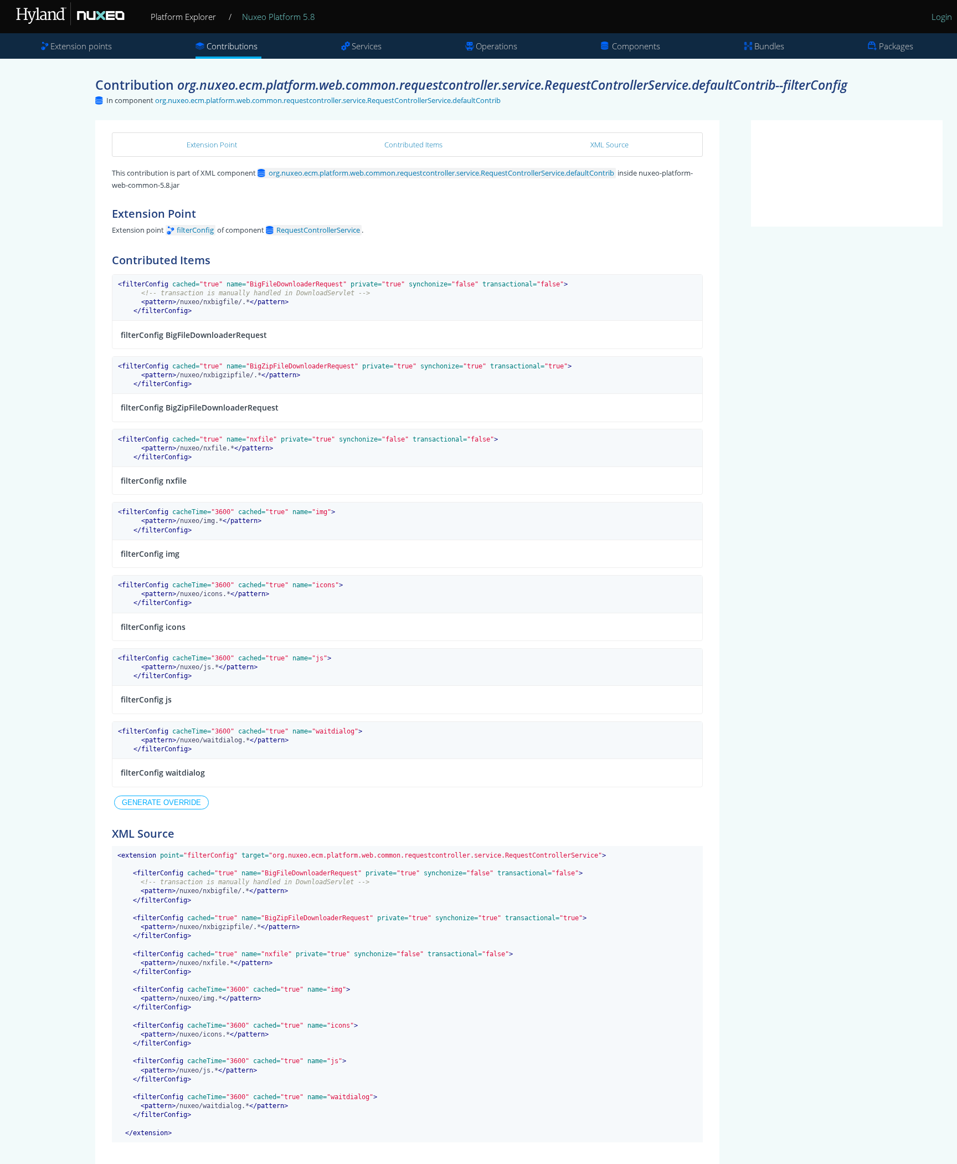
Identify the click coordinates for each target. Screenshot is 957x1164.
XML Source (609, 145)
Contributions (232, 46)
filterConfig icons (153, 627)
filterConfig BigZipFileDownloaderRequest (200, 407)
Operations (496, 46)
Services (367, 46)
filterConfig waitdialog (163, 772)
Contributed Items (413, 145)
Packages (896, 46)
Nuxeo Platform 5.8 (278, 16)
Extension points (81, 46)
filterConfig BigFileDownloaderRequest (194, 335)
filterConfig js (146, 699)
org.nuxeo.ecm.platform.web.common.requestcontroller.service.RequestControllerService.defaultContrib (328, 100)
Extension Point (212, 145)
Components (636, 46)
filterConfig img (150, 553)
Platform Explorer (183, 16)
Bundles (769, 46)
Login (942, 16)
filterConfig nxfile (154, 480)
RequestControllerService (318, 230)
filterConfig (195, 230)
